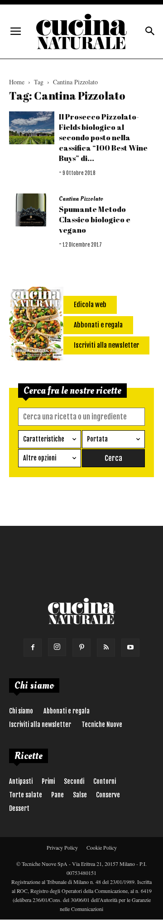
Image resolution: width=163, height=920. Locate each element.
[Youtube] (130, 648)
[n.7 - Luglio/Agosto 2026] (36, 325)
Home (16, 82)
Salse (80, 795)
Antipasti (21, 781)
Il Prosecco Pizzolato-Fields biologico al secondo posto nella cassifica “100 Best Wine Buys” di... (103, 137)
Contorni (104, 781)
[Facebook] (33, 648)
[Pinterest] (81, 648)
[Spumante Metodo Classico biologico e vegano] (31, 209)
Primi (48, 781)
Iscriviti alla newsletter (40, 724)
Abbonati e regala (66, 711)
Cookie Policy (101, 847)
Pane (57, 795)
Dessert (19, 808)
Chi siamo (21, 711)
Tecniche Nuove (102, 724)
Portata (97, 439)
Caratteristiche (43, 439)
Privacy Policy (62, 847)
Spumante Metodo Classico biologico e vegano (94, 219)
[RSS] (106, 648)
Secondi (74, 781)
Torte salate (25, 795)
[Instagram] (57, 647)
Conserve (108, 795)
